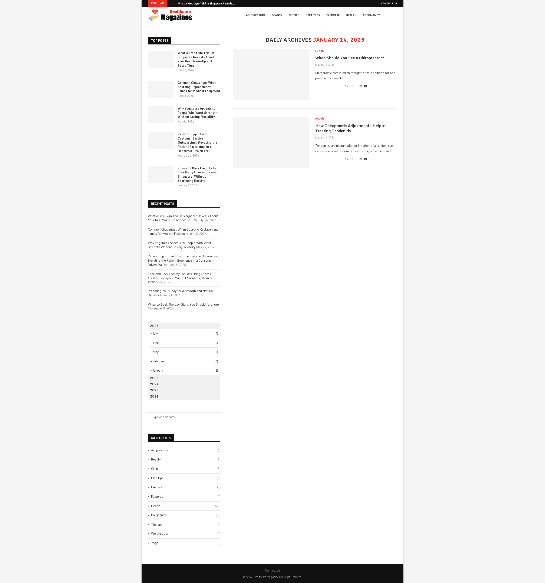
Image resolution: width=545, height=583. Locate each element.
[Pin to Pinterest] (361, 86)
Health (351, 15)
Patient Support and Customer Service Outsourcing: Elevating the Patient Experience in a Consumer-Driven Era (197, 142)
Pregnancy (371, 15)
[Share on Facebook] (352, 86)
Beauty (277, 15)
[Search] (395, 15)
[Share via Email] (365, 86)
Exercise (333, 15)
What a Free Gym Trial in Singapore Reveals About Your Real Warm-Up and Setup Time (196, 59)
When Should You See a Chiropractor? (349, 58)
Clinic (294, 15)
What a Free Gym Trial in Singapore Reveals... (206, 3)
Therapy (185, 524)
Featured (185, 496)
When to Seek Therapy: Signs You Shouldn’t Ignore (183, 304)
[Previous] (170, 3)
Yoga (185, 543)
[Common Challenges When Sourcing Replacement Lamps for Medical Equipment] (161, 89)
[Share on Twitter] (356, 86)
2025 (154, 377)
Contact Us (389, 3)
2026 (154, 325)
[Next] (174, 3)
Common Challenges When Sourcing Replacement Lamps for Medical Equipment (199, 87)
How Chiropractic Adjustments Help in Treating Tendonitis (350, 128)
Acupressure (255, 15)
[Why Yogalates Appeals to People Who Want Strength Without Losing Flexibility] (161, 114)
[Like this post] (346, 86)
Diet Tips (313, 15)
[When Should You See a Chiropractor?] (271, 74)
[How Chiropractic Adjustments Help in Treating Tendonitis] (271, 142)
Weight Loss (185, 533)
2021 (154, 396)
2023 (154, 390)
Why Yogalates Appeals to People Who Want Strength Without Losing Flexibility (197, 112)
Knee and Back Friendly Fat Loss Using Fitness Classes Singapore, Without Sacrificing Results (198, 174)
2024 (154, 384)
